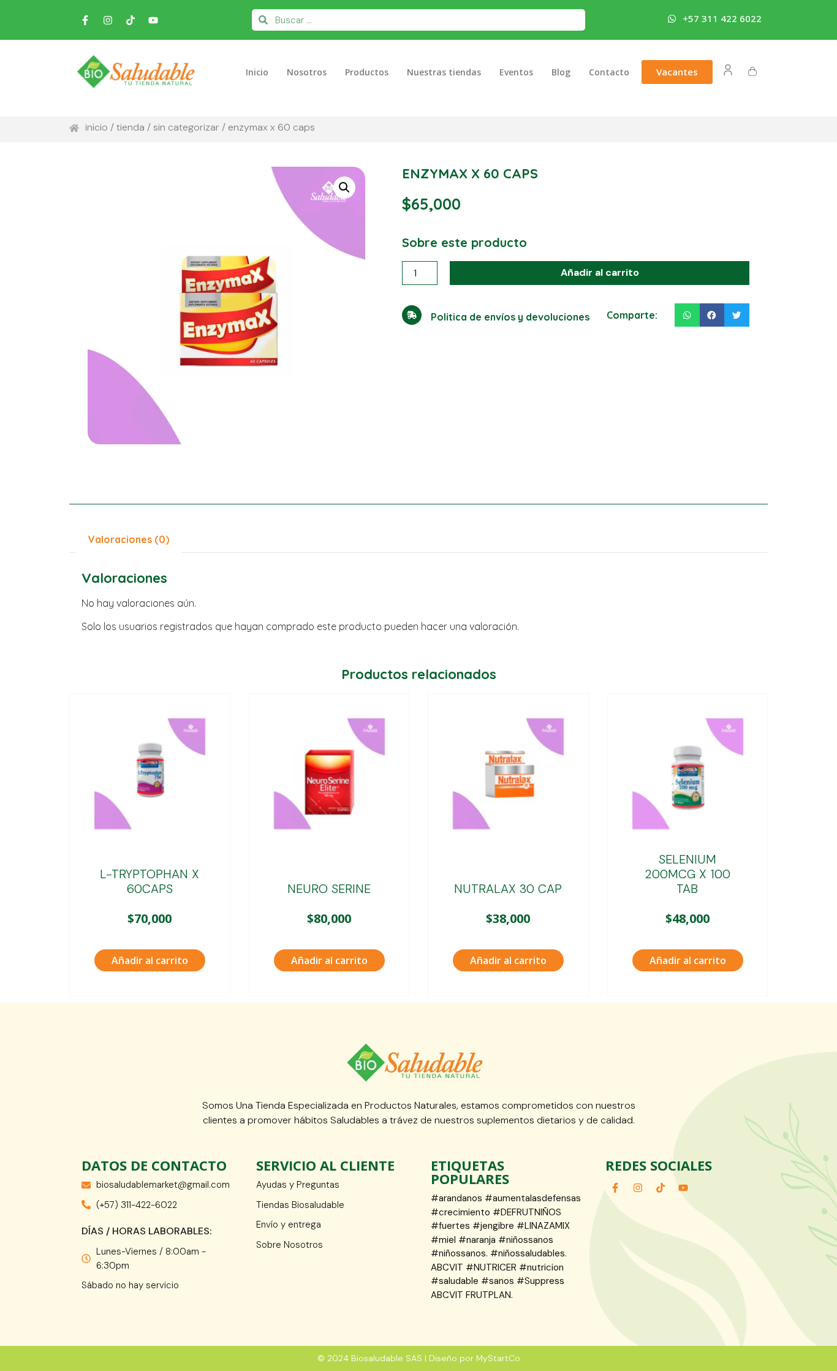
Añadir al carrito (600, 272)
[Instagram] (108, 20)
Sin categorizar (186, 127)
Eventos (516, 72)
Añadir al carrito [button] (150, 960)
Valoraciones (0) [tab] (128, 539)
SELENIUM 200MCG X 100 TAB (687, 874)
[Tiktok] (130, 20)
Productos (366, 72)
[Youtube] (153, 20)
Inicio (257, 72)
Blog (560, 72)
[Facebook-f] (85, 20)
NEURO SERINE (329, 889)
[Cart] (752, 72)
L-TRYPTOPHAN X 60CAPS (149, 881)
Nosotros (307, 72)
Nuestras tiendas (444, 72)
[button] (344, 188)
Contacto (609, 72)
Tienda (130, 127)
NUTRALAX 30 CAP (508, 889)
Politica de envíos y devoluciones (510, 317)
